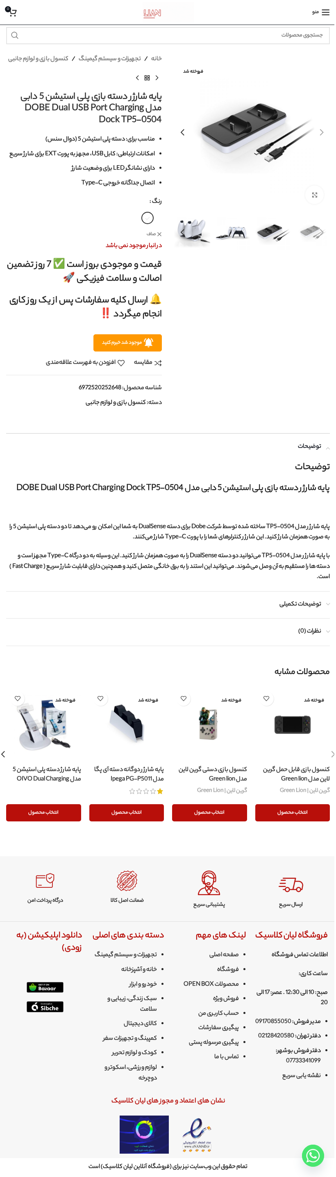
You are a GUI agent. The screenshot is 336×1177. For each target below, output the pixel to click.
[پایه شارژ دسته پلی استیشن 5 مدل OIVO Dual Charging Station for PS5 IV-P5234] (43, 724)
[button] (321, 132)
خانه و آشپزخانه (139, 970)
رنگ (157, 202)
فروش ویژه (226, 999)
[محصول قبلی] (157, 78)
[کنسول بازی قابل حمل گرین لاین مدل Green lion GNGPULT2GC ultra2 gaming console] (292, 724)
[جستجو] (14, 35)
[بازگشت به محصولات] (147, 78)
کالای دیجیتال (140, 1024)
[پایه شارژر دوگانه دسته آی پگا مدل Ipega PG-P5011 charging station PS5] (126, 724)
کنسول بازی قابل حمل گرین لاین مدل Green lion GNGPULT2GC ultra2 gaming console (296, 784)
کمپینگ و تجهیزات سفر (130, 1039)
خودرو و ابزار (143, 985)
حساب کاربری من (218, 1014)
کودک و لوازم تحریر (134, 1053)
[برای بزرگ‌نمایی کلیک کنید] (314, 195)
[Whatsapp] (313, 1156)
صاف (151, 234)
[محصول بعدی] (137, 78)
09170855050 (273, 1022)
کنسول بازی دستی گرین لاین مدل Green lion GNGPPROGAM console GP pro (210, 784)
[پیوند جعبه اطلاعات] (291, 890)
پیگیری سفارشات (218, 1028)
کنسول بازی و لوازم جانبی (38, 59)
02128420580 (276, 1036)
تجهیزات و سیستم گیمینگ (110, 59)
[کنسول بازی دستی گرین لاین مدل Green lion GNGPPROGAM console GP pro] (209, 724)
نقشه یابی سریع (301, 1076)
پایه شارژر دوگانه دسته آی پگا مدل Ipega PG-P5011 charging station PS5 (129, 779)
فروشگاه (228, 970)
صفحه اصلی (224, 955)
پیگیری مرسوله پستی (214, 1043)
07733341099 (303, 1061)
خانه (156, 59)
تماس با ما (226, 1057)
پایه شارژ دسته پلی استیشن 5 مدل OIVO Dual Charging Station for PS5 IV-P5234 (47, 779)
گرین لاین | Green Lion (305, 791)
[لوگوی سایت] (168, 12)
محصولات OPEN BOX (211, 985)
